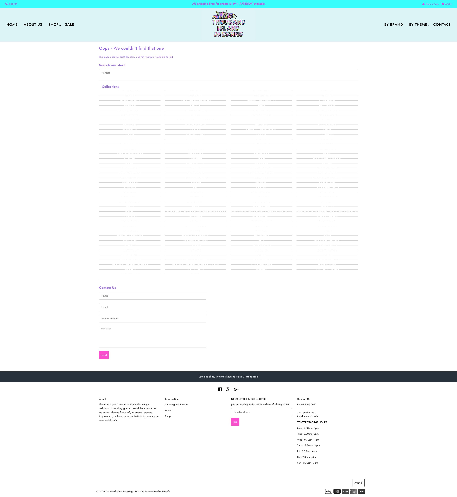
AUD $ (359, 482)
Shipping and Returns (176, 404)
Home (12, 24)
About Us (33, 24)
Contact (442, 24)
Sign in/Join (432, 4)
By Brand (393, 24)
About (168, 410)
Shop (53, 24)
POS (137, 491)
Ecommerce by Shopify (157, 491)
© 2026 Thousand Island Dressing (114, 491)
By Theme (418, 24)
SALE (69, 24)
